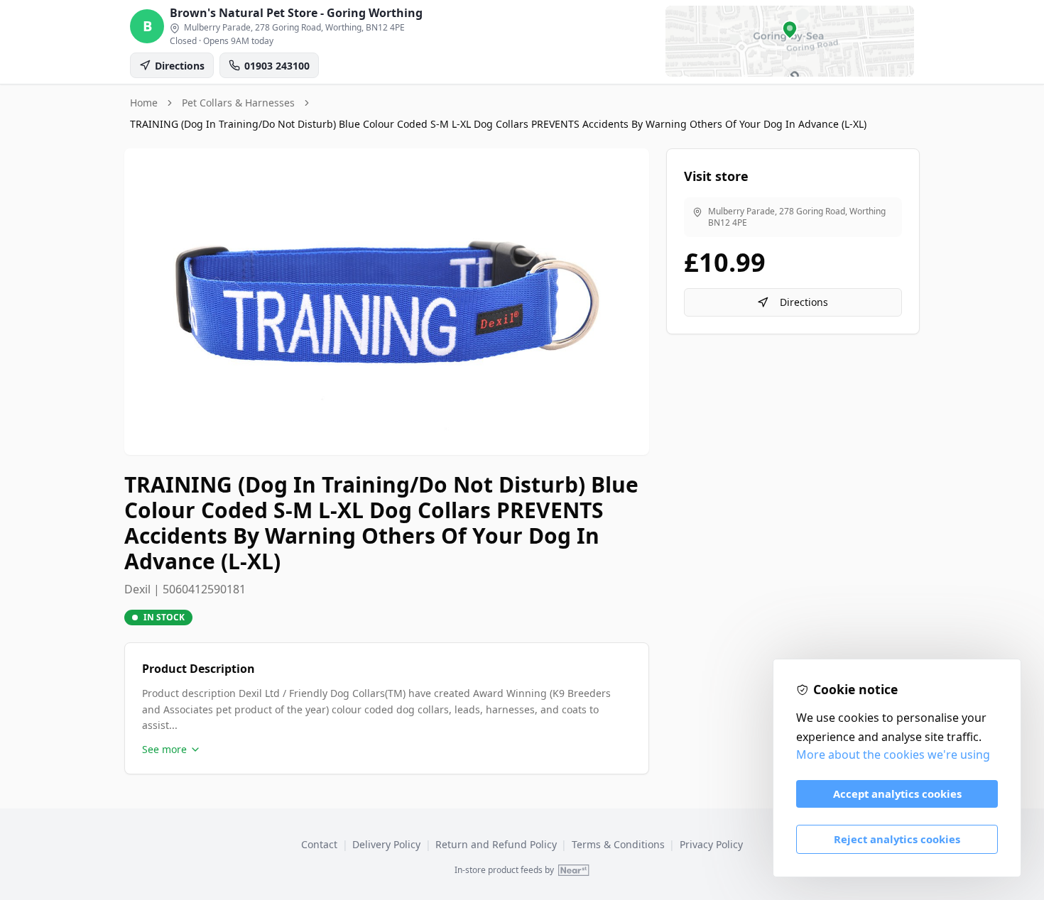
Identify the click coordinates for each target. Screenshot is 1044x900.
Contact (319, 844)
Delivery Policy (386, 844)
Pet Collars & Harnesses (238, 102)
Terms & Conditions (618, 844)
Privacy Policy (711, 844)
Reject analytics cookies (897, 839)
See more (164, 749)
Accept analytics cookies (897, 793)
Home (144, 102)
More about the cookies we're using (893, 754)
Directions (804, 302)
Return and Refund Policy (496, 844)
